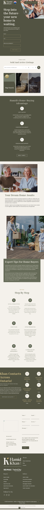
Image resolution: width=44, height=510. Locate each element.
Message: (24, 428)
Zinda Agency (34, 501)
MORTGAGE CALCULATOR (7, 396)
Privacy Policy (22, 505)
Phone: (23, 421)
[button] (31, 2)
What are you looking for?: (8, 43)
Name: (23, 415)
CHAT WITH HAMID (31, 2)
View (27, 380)
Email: (5, 33)
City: (4, 38)
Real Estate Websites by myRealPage (30, 505)
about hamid (21, 155)
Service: (33, 421)
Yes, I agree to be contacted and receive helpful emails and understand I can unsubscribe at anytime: (30, 440)
